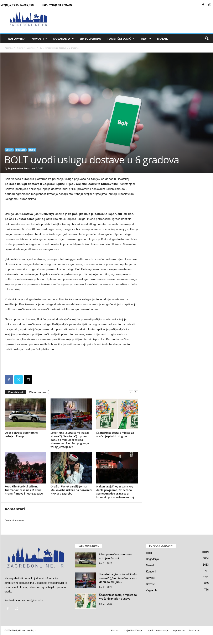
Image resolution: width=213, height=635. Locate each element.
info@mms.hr (35, 600)
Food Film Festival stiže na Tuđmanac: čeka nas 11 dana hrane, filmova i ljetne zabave (24, 490)
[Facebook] (203, 5)
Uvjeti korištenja (133, 630)
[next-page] (136, 392)
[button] (206, 38)
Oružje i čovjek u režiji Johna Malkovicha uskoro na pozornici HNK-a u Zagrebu (71, 490)
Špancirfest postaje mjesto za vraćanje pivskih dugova (115, 434)
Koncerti (151, 571)
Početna (9, 47)
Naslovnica (16, 38)
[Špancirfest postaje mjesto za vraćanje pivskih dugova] (117, 414)
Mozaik (162, 38)
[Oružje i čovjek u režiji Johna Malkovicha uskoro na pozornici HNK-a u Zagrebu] (71, 467)
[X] (18, 379)
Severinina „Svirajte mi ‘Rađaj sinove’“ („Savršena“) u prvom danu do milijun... (118, 578)
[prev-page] (131, 392)
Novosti (38, 38)
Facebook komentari (14, 520)
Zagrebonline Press (19, 168)
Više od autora (37, 392)
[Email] (28, 379)
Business (31, 47)
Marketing (194, 630)
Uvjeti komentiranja (157, 630)
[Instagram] (209, 5)
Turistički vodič (119, 38)
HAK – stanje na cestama (57, 5)
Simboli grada (90, 38)
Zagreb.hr (151, 590)
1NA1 (143, 38)
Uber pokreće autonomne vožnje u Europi (21, 434)
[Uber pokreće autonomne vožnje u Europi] (25, 414)
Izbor (32, 150)
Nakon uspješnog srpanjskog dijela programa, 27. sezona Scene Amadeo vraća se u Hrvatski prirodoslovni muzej (115, 492)
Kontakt (115, 630)
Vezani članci (15, 392)
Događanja (61, 38)
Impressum (179, 630)
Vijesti (20, 47)
